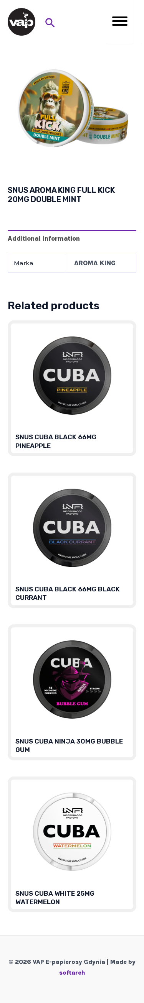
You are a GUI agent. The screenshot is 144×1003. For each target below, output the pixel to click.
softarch (72, 972)
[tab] (72, 238)
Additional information (44, 238)
